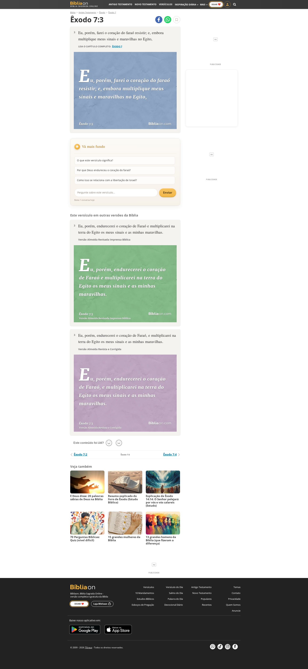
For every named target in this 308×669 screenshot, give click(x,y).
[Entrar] (227, 4)
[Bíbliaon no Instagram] (227, 646)
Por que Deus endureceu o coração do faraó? (104, 170)
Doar (216, 4)
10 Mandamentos (144, 593)
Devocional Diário (173, 604)
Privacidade (234, 598)
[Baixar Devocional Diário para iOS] (118, 630)
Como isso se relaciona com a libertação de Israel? (107, 180)
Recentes (207, 604)
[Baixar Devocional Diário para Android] (84, 630)
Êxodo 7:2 (80, 454)
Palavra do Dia (175, 598)
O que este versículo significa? (95, 160)
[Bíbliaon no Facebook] (235, 646)
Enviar (167, 193)
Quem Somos (233, 604)
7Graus (88, 647)
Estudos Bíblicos (145, 598)
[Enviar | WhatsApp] (167, 19)
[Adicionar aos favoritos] (176, 19)
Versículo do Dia (174, 587)
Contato (236, 593)
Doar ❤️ (79, 603)
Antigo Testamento (120, 4)
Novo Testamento (145, 4)
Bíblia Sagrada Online (84, 6)
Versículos (165, 4)
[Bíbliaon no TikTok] (220, 646)
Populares (206, 598)
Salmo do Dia (176, 593)
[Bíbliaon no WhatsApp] (212, 646)
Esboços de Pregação (143, 604)
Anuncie (236, 610)
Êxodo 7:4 (170, 454)
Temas (236, 587)
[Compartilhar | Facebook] (158, 19)
